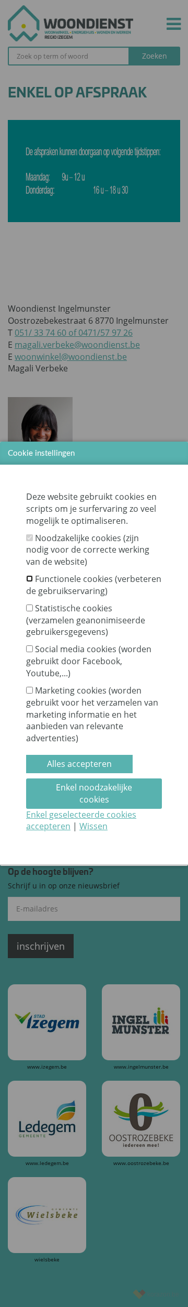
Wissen (93, 826)
